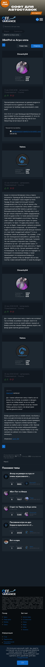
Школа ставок (27, 617)
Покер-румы (7, 619)
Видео (24, 624)
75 (20, 455)
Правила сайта (8, 639)
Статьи (6, 624)
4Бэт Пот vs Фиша (18, 492)
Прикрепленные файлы (13, 128)
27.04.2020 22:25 (35, 484)
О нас (5, 637)
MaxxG (6, 461)
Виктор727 (33, 482)
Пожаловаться (10, 92)
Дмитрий (9, 393)
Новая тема (23, 46)
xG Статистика (27, 619)
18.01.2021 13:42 (34, 548)
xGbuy (24, 627)
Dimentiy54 (22, 54)
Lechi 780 (15, 439)
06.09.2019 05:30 (33, 515)
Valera (22, 147)
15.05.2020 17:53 (35, 533)
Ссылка (21, 92)
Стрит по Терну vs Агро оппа (23, 507)
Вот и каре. (15, 540)
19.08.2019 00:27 (35, 499)
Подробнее (22, 658)
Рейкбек (6, 622)
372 (29, 456)
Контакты (25, 629)
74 (16, 456)
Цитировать (23, 90)
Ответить (37, 46)
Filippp (31, 498)
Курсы (5, 617)
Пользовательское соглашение (9, 642)
